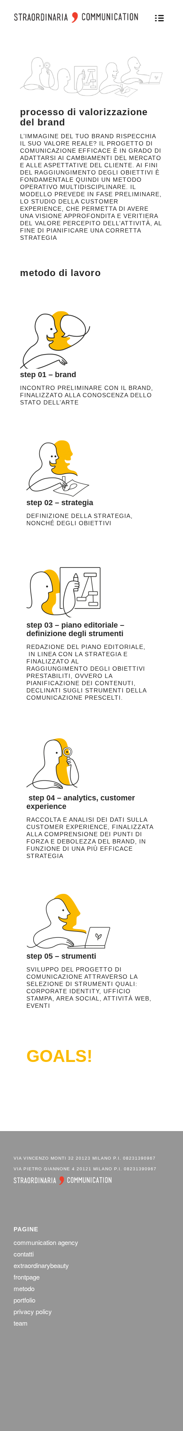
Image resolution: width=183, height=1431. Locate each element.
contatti (24, 1253)
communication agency (46, 1242)
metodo (24, 1288)
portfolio (24, 1299)
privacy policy (33, 1311)
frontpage (27, 1276)
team (21, 1322)
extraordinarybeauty (41, 1265)
